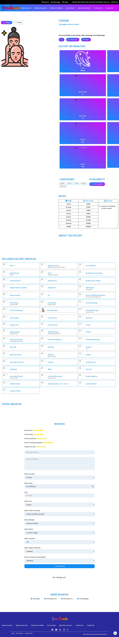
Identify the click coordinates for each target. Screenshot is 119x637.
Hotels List (109, 8)
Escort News (70, 8)
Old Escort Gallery (56, 8)
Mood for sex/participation (33, 442)
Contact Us (98, 8)
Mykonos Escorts (41, 8)
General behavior (30, 438)
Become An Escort (84, 8)
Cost (26, 492)
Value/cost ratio (29, 446)
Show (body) (28, 434)
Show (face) (28, 430)
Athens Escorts (26, 8)
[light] (115, 633)
